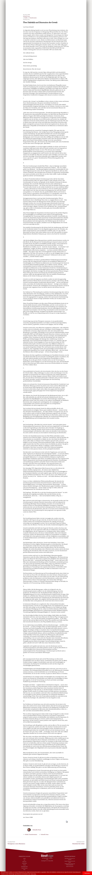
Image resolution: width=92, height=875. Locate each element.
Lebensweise (24, 863)
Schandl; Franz (44, 834)
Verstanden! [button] (87, 873)
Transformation (33, 17)
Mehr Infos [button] (33, 874)
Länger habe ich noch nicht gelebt (70, 862)
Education (24, 861)
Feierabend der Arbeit (78, 843)
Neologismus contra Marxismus (16, 843)
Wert (24, 869)
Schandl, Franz (26, 16)
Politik (25, 17)
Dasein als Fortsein (69, 866)
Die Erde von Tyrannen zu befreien (70, 859)
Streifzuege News (24, 866)
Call (24, 860)
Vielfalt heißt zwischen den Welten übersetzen (70, 864)
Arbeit (24, 858)
